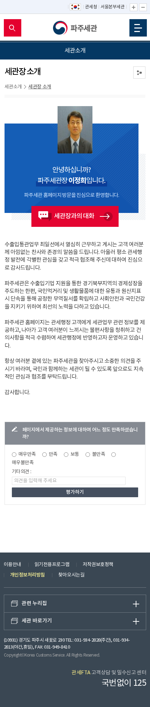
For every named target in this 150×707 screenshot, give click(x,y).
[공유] (139, 72)
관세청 (91, 7)
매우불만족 (23, 463)
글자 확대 (133, 7)
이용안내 (12, 564)
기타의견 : (21, 472)
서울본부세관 (112, 7)
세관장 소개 (39, 87)
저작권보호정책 (98, 564)
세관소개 (13, 87)
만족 (53, 454)
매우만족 (27, 454)
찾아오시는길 (71, 575)
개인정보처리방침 (27, 575)
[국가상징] (76, 7)
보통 (74, 454)
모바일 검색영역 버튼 (12, 28)
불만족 (98, 454)
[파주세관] (75, 28)
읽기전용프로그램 (52, 564)
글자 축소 (143, 7)
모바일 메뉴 (138, 28)
